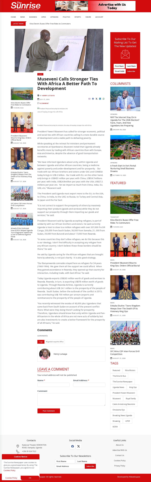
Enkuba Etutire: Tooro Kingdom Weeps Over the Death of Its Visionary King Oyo (125, 308)
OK (30, 478)
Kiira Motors (130, 370)
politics (66, 17)
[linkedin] (100, 98)
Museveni (117, 398)
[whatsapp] (103, 98)
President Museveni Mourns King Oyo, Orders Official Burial (125, 264)
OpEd (43, 17)
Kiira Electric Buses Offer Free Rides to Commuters (50, 23)
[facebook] (93, 98)
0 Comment (44, 103)
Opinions (113, 114)
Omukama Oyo (119, 410)
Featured (116, 370)
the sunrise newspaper (122, 381)
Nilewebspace (134, 477)
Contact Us (119, 455)
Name (41, 380)
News (112, 260)
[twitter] (96, 98)
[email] (89, 98)
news (22, 17)
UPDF (127, 421)
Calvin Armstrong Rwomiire (124, 404)
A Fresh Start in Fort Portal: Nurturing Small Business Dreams (123, 168)
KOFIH (115, 426)
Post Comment (49, 411)
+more (88, 17)
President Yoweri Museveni (124, 393)
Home (13, 17)
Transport (114, 217)
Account (99, 17)
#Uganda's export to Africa (54, 342)
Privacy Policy (119, 466)
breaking (116, 421)
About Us (120, 445)
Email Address (81, 380)
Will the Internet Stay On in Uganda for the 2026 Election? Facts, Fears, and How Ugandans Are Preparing (124, 121)
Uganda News (118, 387)
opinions (54, 17)
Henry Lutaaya (48, 96)
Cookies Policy (120, 460)
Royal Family (131, 398)
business (33, 17)
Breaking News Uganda (122, 415)
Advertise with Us (120, 450)
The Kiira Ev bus (119, 376)
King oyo (133, 387)
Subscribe (131, 71)
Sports (78, 17)
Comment (42, 391)
